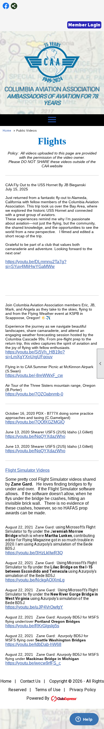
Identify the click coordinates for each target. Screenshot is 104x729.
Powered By (38, 698)
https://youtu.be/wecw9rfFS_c (33, 663)
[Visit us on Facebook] (6, 6)
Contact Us (30, 681)
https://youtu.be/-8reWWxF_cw (34, 375)
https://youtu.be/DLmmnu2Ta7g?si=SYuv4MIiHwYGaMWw (35, 264)
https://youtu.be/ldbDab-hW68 (33, 644)
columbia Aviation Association (52, 89)
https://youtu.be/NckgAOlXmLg (35, 580)
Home (7, 130)
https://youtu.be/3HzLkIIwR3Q (34, 553)
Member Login (84, 24)
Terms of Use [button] (48, 689)
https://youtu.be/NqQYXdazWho (35, 436)
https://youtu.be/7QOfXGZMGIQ (35, 422)
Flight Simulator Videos (27, 470)
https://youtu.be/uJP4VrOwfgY (34, 607)
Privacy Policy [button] (82, 689)
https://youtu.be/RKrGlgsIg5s (32, 626)
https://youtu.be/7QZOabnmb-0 (34, 394)
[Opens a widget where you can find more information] (84, 719)
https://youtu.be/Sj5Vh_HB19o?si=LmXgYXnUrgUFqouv (35, 354)
